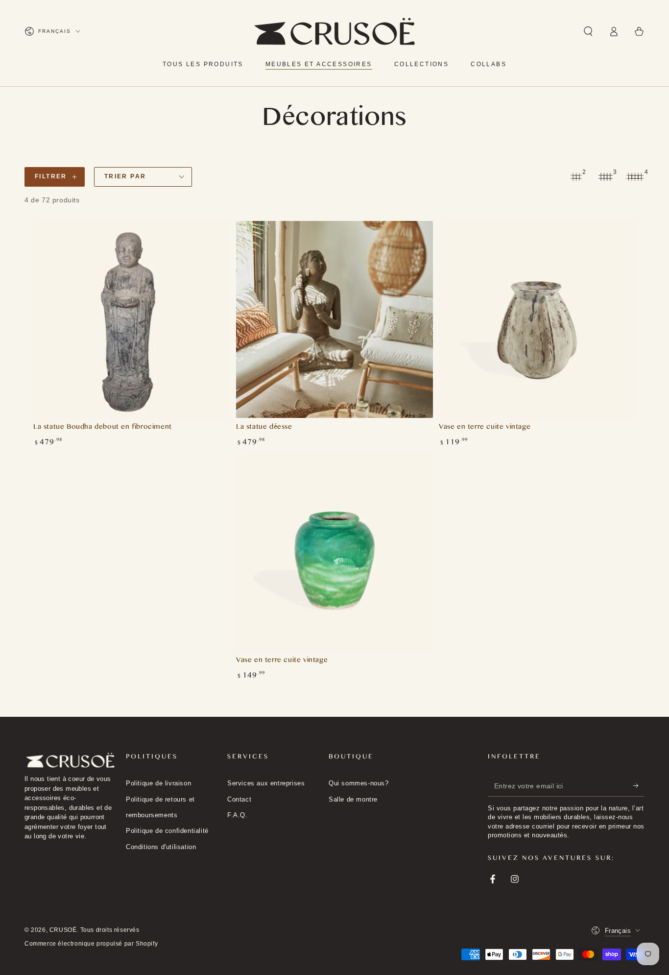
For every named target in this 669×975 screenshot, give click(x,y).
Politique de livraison (158, 783)
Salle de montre (353, 799)
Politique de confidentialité (167, 830)
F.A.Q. (237, 815)
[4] (635, 177)
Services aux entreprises (266, 783)
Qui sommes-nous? (359, 783)
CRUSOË (63, 929)
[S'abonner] (639, 785)
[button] (588, 31)
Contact (239, 799)
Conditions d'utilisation (161, 847)
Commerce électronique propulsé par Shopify (91, 943)
